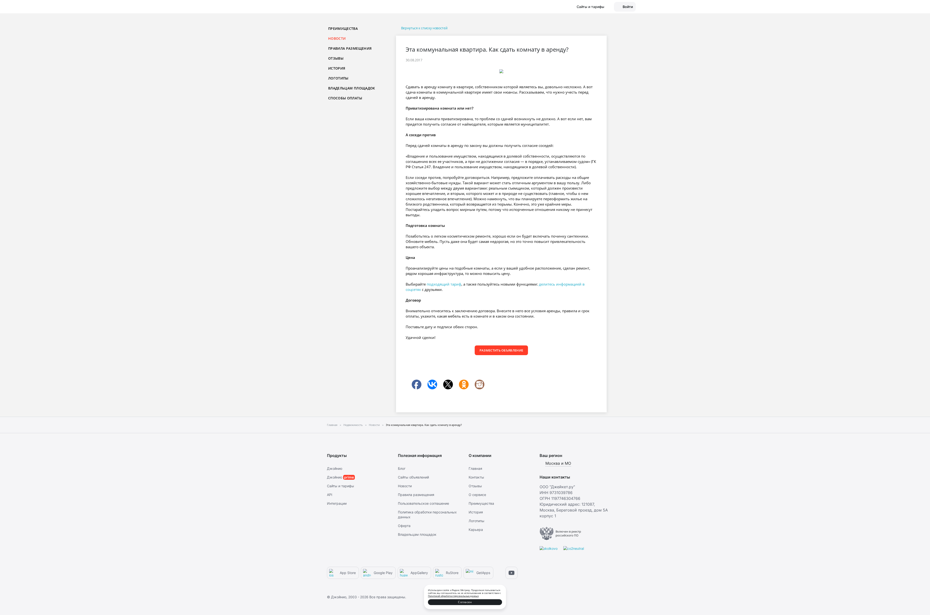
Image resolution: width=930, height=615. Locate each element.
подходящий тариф (444, 284)
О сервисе (477, 495)
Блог (401, 468)
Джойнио (334, 468)
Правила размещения (350, 48)
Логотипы (338, 78)
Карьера (476, 529)
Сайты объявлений (413, 477)
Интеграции (337, 503)
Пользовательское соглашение (423, 503)
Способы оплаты (345, 98)
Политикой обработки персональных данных (453, 596)
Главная (475, 468)
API (329, 495)
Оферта (404, 526)
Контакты (476, 477)
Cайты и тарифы (340, 486)
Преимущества (343, 28)
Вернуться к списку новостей (424, 28)
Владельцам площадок (351, 88)
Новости (405, 486)
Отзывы (335, 58)
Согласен (465, 602)
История (336, 68)
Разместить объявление (501, 350)
